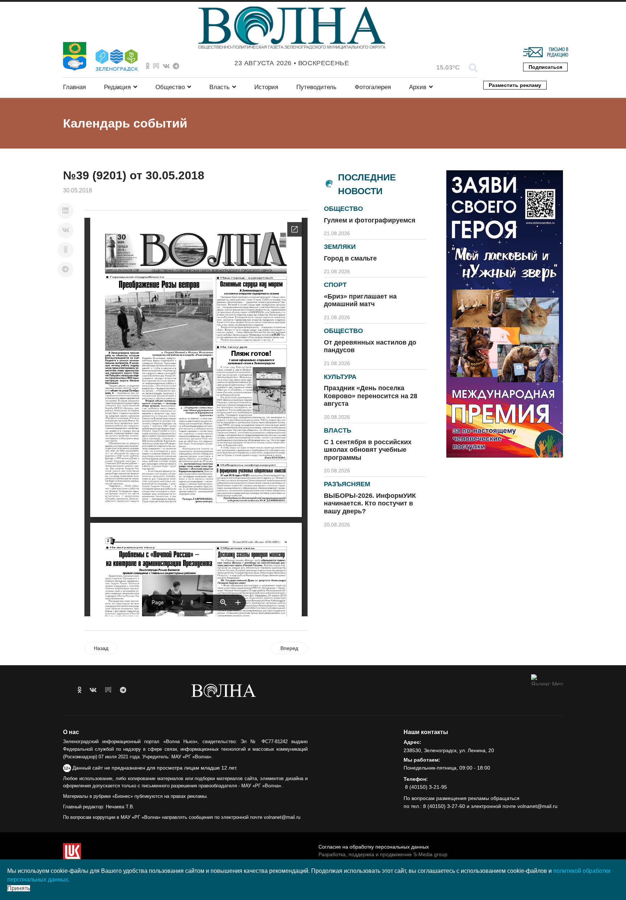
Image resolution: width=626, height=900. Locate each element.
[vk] (93, 690)
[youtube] (108, 690)
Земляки (340, 246)
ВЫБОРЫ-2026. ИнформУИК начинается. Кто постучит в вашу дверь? (370, 503)
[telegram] (123, 690)
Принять (18, 888)
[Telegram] (66, 270)
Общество (170, 87)
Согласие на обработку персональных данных (373, 847)
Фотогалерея (373, 87)
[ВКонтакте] (66, 230)
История (266, 87)
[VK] (166, 66)
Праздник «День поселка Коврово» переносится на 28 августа (370, 395)
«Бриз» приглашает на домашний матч (360, 300)
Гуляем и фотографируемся (370, 220)
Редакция (117, 87)
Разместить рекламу (515, 85)
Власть (219, 87)
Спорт (335, 284)
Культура (340, 376)
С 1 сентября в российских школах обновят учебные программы (368, 449)
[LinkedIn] (66, 211)
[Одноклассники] (66, 250)
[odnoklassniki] (148, 66)
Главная (74, 87)
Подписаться (545, 67)
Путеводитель (316, 87)
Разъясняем (347, 484)
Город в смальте (350, 258)
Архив (417, 87)
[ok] (80, 690)
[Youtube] (156, 66)
